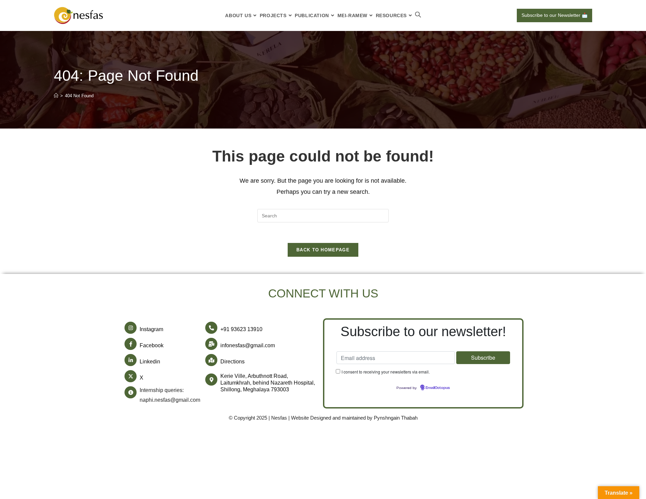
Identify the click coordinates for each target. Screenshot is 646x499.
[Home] (56, 95)
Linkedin (150, 361)
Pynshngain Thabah (396, 418)
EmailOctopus (438, 388)
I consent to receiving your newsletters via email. (386, 372)
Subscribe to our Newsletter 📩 (554, 15)
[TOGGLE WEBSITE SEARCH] (418, 15)
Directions (232, 361)
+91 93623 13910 (241, 329)
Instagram (151, 329)
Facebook (152, 345)
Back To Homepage (323, 249)
